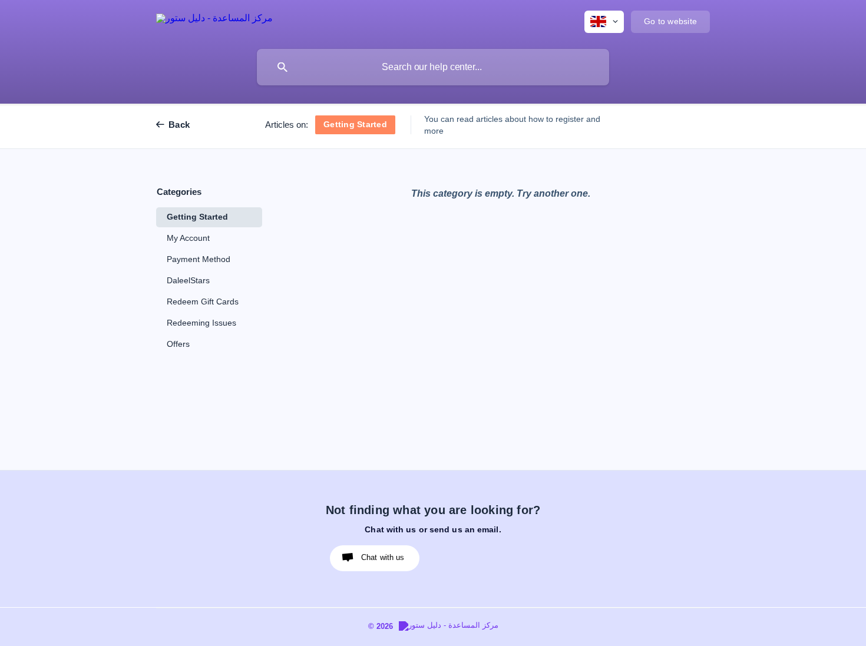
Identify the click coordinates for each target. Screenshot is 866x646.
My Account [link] (188, 238)
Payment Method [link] (198, 259)
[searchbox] (433, 67)
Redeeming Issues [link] (201, 323)
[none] (214, 20)
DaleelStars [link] (188, 280)
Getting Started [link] (197, 217)
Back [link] (179, 125)
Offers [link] (178, 344)
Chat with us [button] (383, 557)
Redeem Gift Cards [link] (203, 301)
